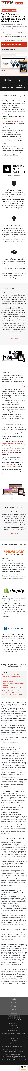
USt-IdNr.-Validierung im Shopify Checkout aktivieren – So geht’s (14, 1057)
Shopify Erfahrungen (14, 1036)
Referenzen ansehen (8, 50)
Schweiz (14, 1013)
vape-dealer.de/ (14, 533)
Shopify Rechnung (14, 1044)
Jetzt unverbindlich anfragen (11, 44)
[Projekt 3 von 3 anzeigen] (4, 70)
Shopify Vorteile (14, 1035)
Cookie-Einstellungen (14, 1027)
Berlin (14, 1009)
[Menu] (25, 3)
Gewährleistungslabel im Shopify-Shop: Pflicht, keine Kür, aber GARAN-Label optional (14, 1047)
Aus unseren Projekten (21, 55)
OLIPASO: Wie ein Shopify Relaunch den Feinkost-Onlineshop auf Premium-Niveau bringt (14, 1053)
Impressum (14, 1025)
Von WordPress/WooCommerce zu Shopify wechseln (14, 1033)
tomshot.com (17, 498)
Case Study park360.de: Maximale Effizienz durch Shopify (14, 1059)
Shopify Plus (14, 1040)
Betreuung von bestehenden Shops (15, 386)
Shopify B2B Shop (10, 464)
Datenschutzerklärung (14, 1023)
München (14, 1002)
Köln (14, 999)
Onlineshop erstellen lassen (14, 1030)
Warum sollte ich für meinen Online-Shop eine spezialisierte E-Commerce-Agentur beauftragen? (14, 676)
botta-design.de (18, 363)
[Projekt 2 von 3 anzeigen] (2, 70)
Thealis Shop (14, 338)
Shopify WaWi (14, 1042)
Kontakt (18, 3)
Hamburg (14, 1006)
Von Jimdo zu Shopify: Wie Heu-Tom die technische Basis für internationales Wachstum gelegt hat (14, 1050)
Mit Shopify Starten (14, 1038)
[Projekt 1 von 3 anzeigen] (1, 70)
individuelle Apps (17, 446)
